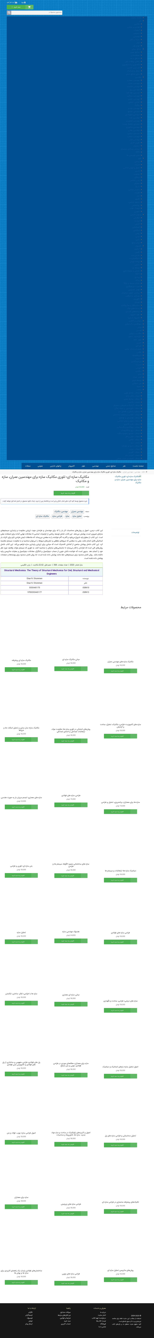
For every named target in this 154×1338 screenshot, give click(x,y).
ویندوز (137, 277)
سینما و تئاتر (135, 39)
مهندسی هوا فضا (133, 92)
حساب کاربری (66, 1324)
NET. (137, 274)
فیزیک (137, 164)
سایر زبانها (136, 242)
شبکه (138, 280)
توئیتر (31, 1321)
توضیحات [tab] (135, 532)
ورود (22, 2)
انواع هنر (136, 46)
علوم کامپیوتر (135, 314)
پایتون (137, 264)
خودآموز (138, 346)
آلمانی (137, 224)
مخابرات (136, 146)
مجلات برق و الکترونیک (130, 430)
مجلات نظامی (134, 439)
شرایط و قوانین (65, 1318)
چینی (137, 236)
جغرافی (137, 183)
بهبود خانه (137, 339)
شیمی (137, 171)
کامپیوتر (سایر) (134, 317)
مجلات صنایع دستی (132, 399)
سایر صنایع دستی (133, 74)
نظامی (139, 352)
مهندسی (138, 77)
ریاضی (137, 161)
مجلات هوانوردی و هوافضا (129, 418)
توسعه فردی (136, 380)
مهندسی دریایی (134, 133)
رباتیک (137, 105)
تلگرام (31, 1312)
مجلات (138, 389)
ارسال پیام (29, 1324)
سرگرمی (138, 371)
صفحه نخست (136, 17)
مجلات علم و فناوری (132, 424)
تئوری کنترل (135, 142)
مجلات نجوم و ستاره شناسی (128, 421)
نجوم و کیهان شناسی (131, 167)
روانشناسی (135, 205)
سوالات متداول (65, 1312)
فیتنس (138, 330)
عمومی (137, 211)
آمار (138, 196)
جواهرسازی (135, 55)
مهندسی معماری (133, 80)
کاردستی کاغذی (133, 67)
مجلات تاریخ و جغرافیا (131, 446)
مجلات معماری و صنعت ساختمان (126, 414)
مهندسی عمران (134, 83)
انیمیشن (136, 33)
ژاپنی (138, 239)
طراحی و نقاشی (133, 27)
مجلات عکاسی (134, 402)
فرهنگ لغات (135, 208)
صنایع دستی (136, 49)
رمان (139, 374)
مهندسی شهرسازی (132, 114)
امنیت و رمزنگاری (133, 286)
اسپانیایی (136, 227)
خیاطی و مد (135, 58)
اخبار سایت (102, 1315)
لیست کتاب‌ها (101, 1321)
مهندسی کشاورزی (133, 121)
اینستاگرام (30, 1315)
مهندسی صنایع (134, 111)
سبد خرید (67, 1321)
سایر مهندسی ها (133, 155)
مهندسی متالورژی (133, 127)
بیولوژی (137, 174)
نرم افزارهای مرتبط (64, 1315)
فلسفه (137, 199)
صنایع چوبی (135, 52)
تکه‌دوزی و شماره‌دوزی (131, 64)
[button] (120, 671)
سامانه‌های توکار (133, 308)
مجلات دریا (135, 443)
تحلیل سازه (77, 516)
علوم (139, 158)
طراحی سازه (57, 516)
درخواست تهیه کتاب (99, 1318)
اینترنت (138, 364)
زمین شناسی (135, 180)
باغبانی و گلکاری (135, 321)
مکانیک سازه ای (42, 516)
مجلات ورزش (134, 449)
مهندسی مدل (134, 139)
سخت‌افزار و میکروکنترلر (130, 305)
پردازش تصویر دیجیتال (131, 292)
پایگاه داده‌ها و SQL (132, 283)
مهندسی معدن (134, 130)
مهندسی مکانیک (133, 86)
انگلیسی (136, 217)
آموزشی (138, 367)
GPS (138, 152)
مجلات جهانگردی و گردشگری (128, 427)
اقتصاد (137, 192)
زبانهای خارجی (135, 214)
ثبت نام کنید (11, 2)
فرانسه (137, 221)
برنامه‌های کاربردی (132, 311)
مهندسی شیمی (134, 99)
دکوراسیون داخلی (134, 336)
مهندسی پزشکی (133, 96)
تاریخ (137, 186)
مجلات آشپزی (134, 452)
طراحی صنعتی (134, 102)
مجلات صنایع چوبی (132, 393)
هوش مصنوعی (134, 289)
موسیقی (136, 36)
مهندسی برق (135, 89)
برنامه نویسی (134, 261)
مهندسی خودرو (134, 108)
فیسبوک (30, 1318)
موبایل (137, 302)
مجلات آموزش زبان (132, 455)
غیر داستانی (136, 383)
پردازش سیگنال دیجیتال (130, 149)
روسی (137, 233)
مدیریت (138, 358)
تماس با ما (102, 1326)
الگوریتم (137, 299)
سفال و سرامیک (133, 71)
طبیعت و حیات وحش (132, 349)
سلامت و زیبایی (135, 333)
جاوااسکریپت (134, 258)
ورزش (139, 327)
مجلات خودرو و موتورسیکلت (128, 433)
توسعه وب (135, 267)
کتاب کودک (137, 377)
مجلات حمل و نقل (132, 436)
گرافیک (137, 30)
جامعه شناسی (134, 202)
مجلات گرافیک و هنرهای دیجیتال (126, 405)
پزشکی (137, 177)
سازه (67, 516)
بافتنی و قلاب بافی (132, 61)
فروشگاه (103, 1324)
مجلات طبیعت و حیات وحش (128, 458)
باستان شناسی (134, 189)
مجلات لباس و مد (133, 396)
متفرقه (139, 386)
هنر (140, 21)
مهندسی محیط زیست (131, 124)
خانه (143, 472)
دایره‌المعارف (136, 355)
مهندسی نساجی (133, 136)
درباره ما (103, 1312)
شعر (138, 42)
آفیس (137, 252)
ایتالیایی (136, 230)
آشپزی (138, 342)
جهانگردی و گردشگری (133, 324)
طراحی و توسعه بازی (131, 271)
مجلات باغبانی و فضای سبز (129, 411)
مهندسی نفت (134, 117)
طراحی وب (135, 255)
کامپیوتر (138, 246)
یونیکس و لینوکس (132, 296)
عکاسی (137, 24)
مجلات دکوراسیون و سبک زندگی (127, 408)
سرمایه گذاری (136, 361)
